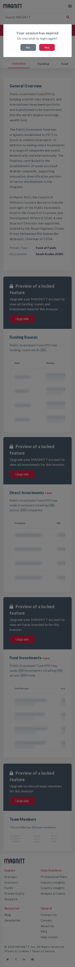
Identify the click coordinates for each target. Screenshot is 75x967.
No (28, 47)
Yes (46, 47)
